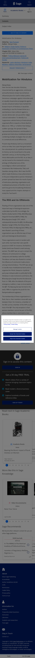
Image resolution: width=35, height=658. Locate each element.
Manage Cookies (17, 329)
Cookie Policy (14, 324)
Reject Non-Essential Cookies (17, 338)
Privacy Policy (7, 324)
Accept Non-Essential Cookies (17, 334)
